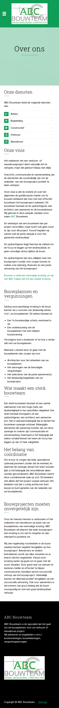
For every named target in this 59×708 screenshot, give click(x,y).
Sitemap (42, 702)
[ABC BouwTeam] (29, 13)
